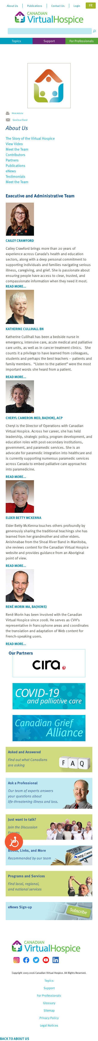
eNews (11, 171)
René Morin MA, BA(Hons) (26, 606)
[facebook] (26, 960)
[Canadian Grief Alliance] (49, 728)
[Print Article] (9, 113)
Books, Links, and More (27, 850)
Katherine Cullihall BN (25, 328)
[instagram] (16, 960)
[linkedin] (55, 960)
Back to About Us (14, 1038)
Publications (15, 165)
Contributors (15, 154)
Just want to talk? (22, 819)
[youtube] (46, 960)
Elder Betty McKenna (23, 517)
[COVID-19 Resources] (49, 696)
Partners (12, 160)
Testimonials (15, 176)
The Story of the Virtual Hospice (30, 138)
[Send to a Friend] (9, 120)
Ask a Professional (23, 783)
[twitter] (36, 960)
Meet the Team (17, 149)
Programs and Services (26, 876)
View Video (14, 143)
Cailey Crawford (20, 240)
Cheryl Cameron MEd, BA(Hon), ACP (34, 417)
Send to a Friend (20, 119)
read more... (16, 286)
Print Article (17, 113)
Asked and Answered (24, 752)
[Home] (49, 12)
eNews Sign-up (20, 907)
